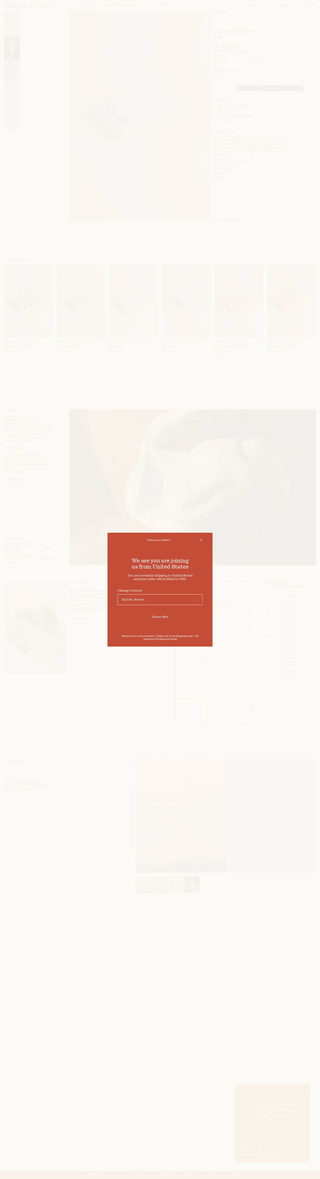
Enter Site (160, 616)
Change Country (130, 590)
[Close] (201, 540)
